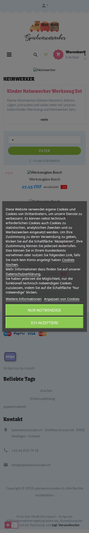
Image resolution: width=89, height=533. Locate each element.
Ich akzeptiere (44, 322)
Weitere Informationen (24, 298)
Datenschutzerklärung (23, 274)
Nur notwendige (44, 310)
